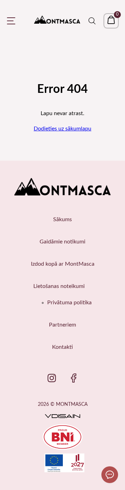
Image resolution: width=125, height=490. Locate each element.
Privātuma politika (69, 302)
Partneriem (62, 325)
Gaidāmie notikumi (62, 241)
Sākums (62, 219)
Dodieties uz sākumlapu (62, 128)
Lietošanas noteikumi (59, 286)
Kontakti (62, 347)
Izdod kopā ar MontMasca (62, 264)
